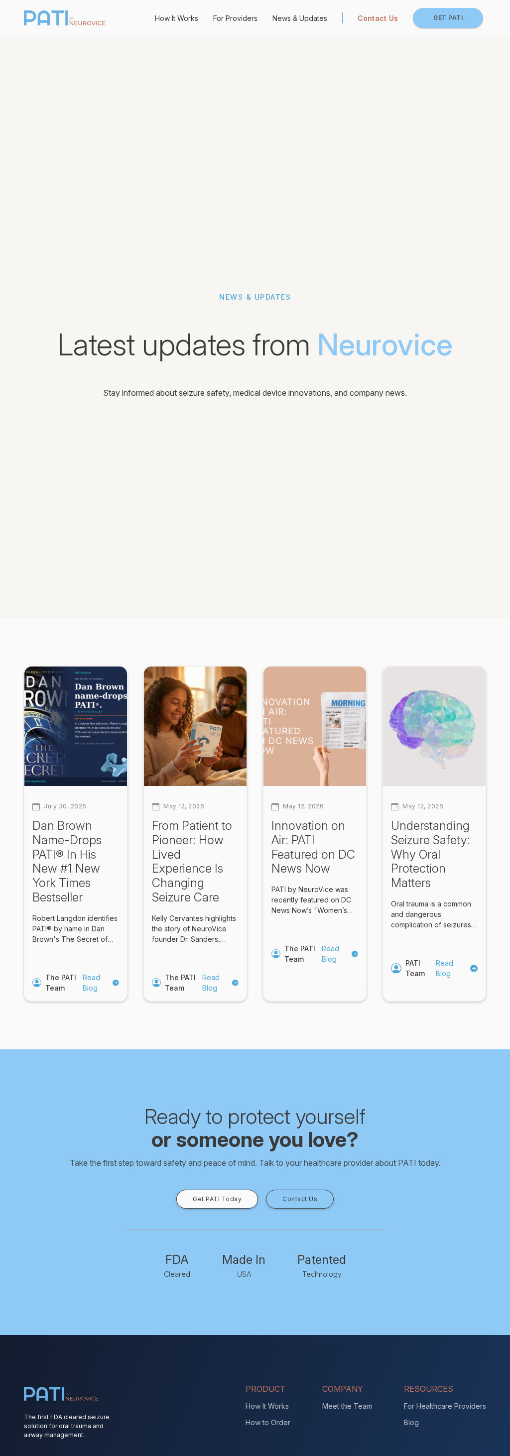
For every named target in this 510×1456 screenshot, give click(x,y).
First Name (133, 719)
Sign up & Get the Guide (255, 868)
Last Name (133, 768)
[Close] (400, 567)
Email (123, 670)
